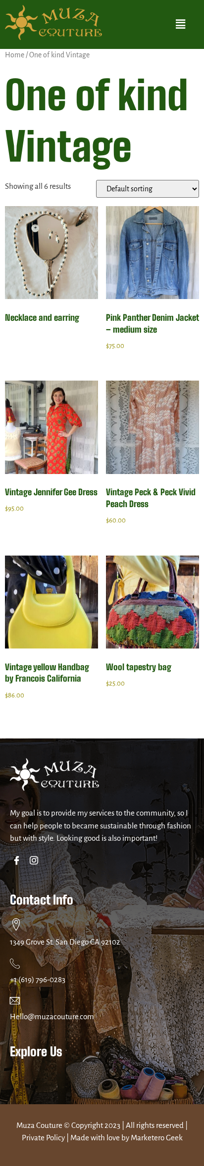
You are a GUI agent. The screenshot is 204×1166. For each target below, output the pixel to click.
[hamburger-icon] (183, 1077)
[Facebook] (18, 861)
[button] (180, 24)
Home (14, 55)
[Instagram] (36, 861)
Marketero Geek (157, 1137)
